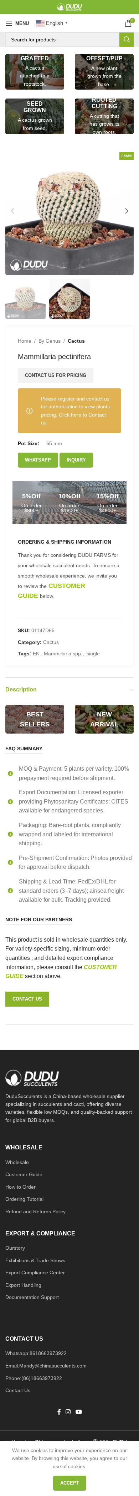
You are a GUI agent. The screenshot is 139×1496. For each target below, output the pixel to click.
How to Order (20, 1187)
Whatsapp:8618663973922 (36, 1353)
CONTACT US (27, 999)
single (93, 653)
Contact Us (17, 1390)
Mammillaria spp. (63, 653)
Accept (69, 1483)
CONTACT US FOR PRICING (55, 375)
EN (36, 653)
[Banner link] (34, 72)
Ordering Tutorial (24, 1199)
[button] (12, 211)
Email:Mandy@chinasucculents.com (46, 1366)
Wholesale (17, 1162)
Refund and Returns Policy (35, 1211)
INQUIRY (76, 460)
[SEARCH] (126, 39)
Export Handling (23, 1285)
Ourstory (15, 1248)
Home (24, 341)
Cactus (76, 341)
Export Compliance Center (35, 1272)
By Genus (49, 341)
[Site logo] (69, 7)
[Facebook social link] (59, 1412)
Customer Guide (23, 1174)
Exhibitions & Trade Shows (35, 1260)
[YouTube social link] (78, 1412)
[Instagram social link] (68, 1412)
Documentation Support (32, 1297)
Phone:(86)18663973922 (33, 1378)
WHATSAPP (38, 460)
